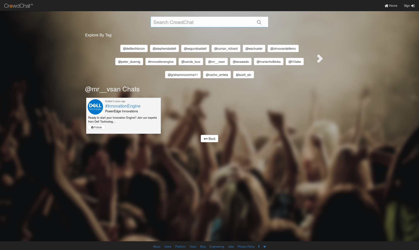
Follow (97, 127)
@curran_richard (226, 48)
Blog (203, 246)
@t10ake (294, 61)
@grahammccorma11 (183, 74)
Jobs (231, 246)
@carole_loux (190, 61)
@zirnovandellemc (283, 48)
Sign (407, 5)
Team (192, 246)
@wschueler (254, 48)
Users (167, 246)
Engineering (217, 246)
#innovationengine (160, 61)
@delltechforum (134, 48)
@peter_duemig (129, 61)
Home (392, 5)
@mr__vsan (216, 61)
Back (211, 138)
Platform (180, 246)
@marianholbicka (269, 61)
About (156, 246)
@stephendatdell (164, 48)
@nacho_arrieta (217, 74)
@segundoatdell (195, 48)
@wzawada (241, 61)
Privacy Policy (246, 246)
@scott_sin (243, 74)
